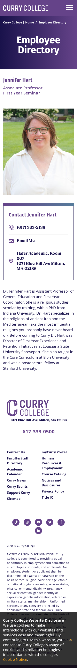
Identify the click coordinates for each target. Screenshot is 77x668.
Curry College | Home (18, 22)
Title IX (47, 497)
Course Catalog (54, 474)
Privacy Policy (53, 491)
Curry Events (17, 486)
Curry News (16, 480)
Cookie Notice (15, 659)
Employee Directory (52, 22)
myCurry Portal (54, 452)
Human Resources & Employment (52, 463)
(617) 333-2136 (31, 228)
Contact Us (16, 452)
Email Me (26, 241)
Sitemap (14, 498)
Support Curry (18, 492)
